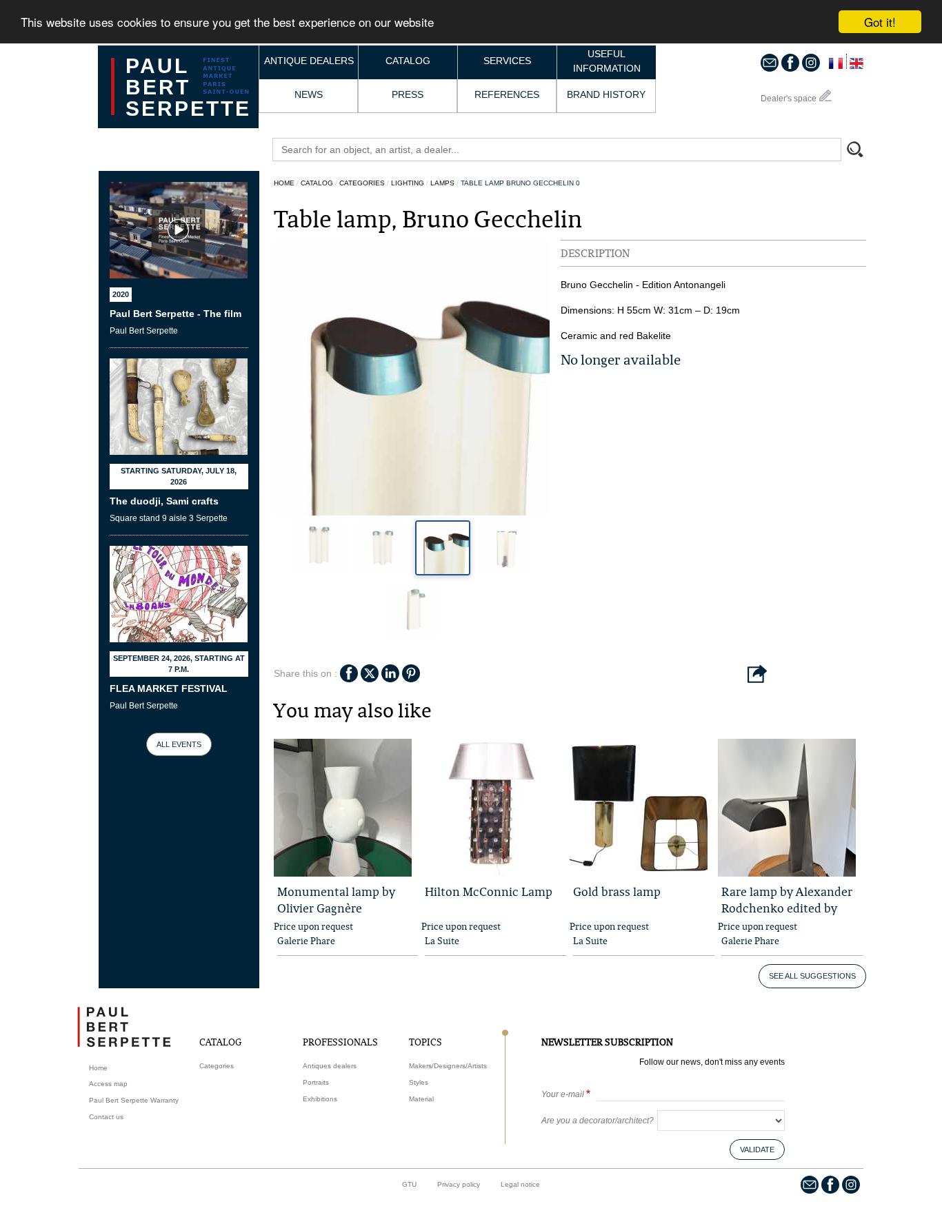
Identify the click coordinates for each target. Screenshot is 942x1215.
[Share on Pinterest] (411, 671)
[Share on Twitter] (370, 671)
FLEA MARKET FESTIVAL (169, 688)
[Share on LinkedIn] (390, 671)
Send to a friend (757, 675)
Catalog (407, 60)
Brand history (606, 94)
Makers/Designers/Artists (448, 1066)
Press (407, 94)
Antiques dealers (330, 1066)
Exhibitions (320, 1099)
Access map (108, 1084)
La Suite (442, 940)
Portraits (316, 1082)
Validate (757, 1149)
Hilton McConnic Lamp (488, 891)
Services (507, 60)
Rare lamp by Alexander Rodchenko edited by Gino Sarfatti (786, 908)
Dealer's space (788, 98)
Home (284, 183)
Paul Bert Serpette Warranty (134, 1100)
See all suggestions (812, 976)
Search (861, 151)
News (308, 94)
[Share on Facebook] (349, 671)
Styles (418, 1082)
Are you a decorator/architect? (597, 1120)
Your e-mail (562, 1094)
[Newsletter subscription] (770, 62)
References (506, 94)
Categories (362, 183)
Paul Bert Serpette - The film (175, 313)
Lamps (442, 183)
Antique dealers (309, 60)
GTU (409, 1184)
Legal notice (520, 1184)
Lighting (407, 183)
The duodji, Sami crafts (164, 501)
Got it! (880, 21)
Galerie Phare (306, 940)
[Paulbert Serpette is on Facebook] (790, 62)
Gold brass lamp (617, 891)
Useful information (607, 61)
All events (179, 744)
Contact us (106, 1117)
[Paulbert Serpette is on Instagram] (811, 62)
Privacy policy (458, 1184)
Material (421, 1099)
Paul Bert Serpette (188, 87)
